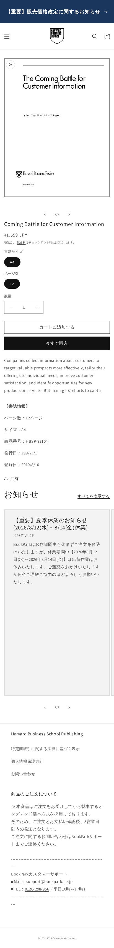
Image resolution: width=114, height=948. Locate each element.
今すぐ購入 (57, 343)
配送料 (21, 242)
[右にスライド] (69, 214)
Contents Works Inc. (64, 938)
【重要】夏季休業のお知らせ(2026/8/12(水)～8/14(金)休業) (50, 524)
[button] (7, 36)
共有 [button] (15, 478)
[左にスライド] (45, 214)
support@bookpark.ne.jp (49, 881)
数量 (8, 296)
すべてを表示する (93, 496)
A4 (12, 262)
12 (12, 283)
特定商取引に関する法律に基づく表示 (45, 748)
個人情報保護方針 (27, 761)
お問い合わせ (23, 773)
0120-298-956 (37, 889)
